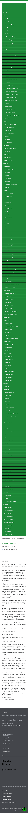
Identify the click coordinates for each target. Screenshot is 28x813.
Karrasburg (7, 438)
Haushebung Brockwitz (10, 148)
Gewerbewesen (7, 513)
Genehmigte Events (9, 34)
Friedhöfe (7, 220)
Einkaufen (6, 492)
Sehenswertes (7, 425)
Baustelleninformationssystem (12, 251)
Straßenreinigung (9, 257)
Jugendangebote (9, 377)
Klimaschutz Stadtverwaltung (11, 284)
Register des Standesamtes (12, 94)
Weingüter (8, 410)
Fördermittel (8, 528)
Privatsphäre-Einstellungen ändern (9, 802)
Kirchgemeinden (8, 217)
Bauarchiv (8, 229)
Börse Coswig (8, 332)
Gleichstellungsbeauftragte (11, 100)
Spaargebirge (8, 486)
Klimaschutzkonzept (9, 272)
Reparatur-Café (8, 308)
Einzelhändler (8, 495)
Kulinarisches (7, 398)
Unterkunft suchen (9, 392)
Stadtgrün (7, 278)
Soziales (7, 103)
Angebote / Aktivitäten (10, 287)
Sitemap (7, 808)
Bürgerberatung (8, 296)
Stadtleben (5, 163)
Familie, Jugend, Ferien (9, 371)
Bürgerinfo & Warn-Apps (10, 124)
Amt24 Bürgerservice (9, 127)
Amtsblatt (7, 31)
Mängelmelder (8, 130)
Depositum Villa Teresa (11, 97)
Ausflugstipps (7, 477)
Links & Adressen (9, 534)
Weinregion (7, 404)
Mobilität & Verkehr (8, 248)
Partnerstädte (8, 178)
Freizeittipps (7, 453)
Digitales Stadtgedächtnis (12, 88)
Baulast (7, 233)
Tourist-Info (6, 386)
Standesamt (7, 76)
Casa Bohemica (8, 323)
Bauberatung (8, 226)
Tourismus (5, 383)
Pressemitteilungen (10, 24)
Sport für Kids (8, 302)
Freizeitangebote (9, 359)
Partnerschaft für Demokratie (10, 314)
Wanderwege (8, 471)
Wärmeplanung (8, 281)
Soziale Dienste (8, 208)
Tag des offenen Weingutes (12, 413)
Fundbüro (7, 73)
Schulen (7, 199)
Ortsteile (7, 175)
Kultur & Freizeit (6, 317)
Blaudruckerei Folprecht (10, 447)
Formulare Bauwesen (11, 236)
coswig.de (4, 538)
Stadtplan (7, 260)
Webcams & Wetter (9, 46)
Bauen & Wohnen (8, 224)
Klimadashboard (9, 275)
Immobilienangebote (10, 245)
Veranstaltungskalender (7, 793)
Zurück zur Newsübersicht (9, 702)
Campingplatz (8, 395)
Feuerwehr (6, 154)
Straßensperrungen (9, 43)
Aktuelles (6, 19)
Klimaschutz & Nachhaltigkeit (10, 269)
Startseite (5, 12)
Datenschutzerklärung (18, 808)
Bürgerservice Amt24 (6, 796)
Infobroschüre (8, 142)
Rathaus (5, 15)
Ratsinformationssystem (11, 58)
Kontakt (11, 808)
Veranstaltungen (8, 329)
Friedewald (7, 483)
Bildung (5, 190)
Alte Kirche (7, 429)
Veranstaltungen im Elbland (11, 338)
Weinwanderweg (10, 407)
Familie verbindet (9, 299)
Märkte (6, 498)
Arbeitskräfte (8, 531)
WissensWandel (9, 85)
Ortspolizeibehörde (10, 112)
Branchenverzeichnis (9, 510)
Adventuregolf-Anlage (10, 456)
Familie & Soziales (8, 202)
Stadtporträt (7, 166)
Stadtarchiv (7, 82)
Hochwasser (7, 145)
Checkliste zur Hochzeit (11, 79)
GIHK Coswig (7, 290)
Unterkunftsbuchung (6, 790)
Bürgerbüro (7, 70)
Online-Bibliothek (9, 344)
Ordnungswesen (9, 106)
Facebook (9, 727)
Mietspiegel (7, 242)
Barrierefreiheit (5, 810)
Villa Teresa (7, 335)
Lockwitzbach (8, 151)
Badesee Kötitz (8, 459)
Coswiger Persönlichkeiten (11, 184)
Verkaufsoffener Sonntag (10, 501)
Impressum (11, 810)
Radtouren (7, 465)
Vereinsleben (7, 350)
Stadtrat (7, 52)
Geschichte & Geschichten (12, 91)
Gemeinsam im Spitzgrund (11, 311)
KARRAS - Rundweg (9, 480)
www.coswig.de (16, 725)
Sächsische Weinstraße (11, 416)
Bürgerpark (7, 434)
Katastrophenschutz (10, 109)
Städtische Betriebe (8, 160)
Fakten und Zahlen (9, 169)
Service (5, 121)
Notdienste (7, 136)
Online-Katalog (8, 347)
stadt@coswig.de (6, 751)
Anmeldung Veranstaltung (13, 115)
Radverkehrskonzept (10, 263)
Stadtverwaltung (8, 67)
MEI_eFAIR (7, 266)
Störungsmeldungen (9, 133)
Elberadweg (7, 462)
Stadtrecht (7, 61)
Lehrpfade (7, 362)
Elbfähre (7, 474)
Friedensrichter (7, 157)
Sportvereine (8, 365)
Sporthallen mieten (9, 356)
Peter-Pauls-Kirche (9, 441)
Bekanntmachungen (9, 21)
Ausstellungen (7, 320)
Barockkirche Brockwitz (10, 432)
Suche (3, 808)
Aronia (6, 419)
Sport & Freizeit (7, 353)
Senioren (7, 214)
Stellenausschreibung (10, 37)
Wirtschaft (5, 504)
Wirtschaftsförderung (9, 522)
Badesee (7, 368)
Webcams (7, 187)
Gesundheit (7, 205)
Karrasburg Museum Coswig (11, 326)
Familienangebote (9, 374)
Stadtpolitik (6, 49)
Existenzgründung (9, 525)
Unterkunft (6, 389)
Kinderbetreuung (9, 193)
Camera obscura (8, 450)
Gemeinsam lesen (9, 305)
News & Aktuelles (5, 785)
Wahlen (6, 64)
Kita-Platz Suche (8, 196)
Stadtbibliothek (7, 341)
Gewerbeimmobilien (8, 519)
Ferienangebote (8, 380)
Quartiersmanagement (10, 293)
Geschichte (7, 172)
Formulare (7, 139)
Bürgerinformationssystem (12, 55)
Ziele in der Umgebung (10, 489)
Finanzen (7, 118)
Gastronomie (8, 401)
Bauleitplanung (8, 239)
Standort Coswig (8, 507)
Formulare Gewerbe (9, 516)
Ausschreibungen (9, 40)
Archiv (7, 28)
